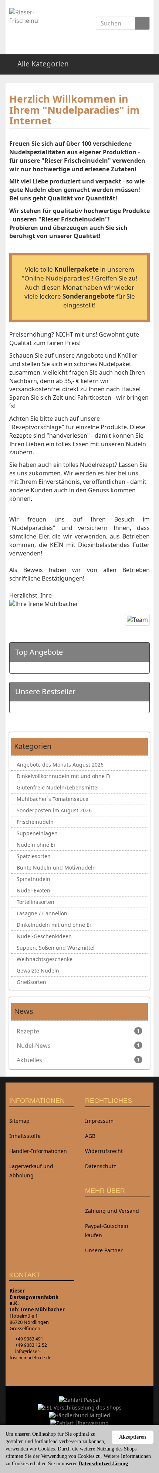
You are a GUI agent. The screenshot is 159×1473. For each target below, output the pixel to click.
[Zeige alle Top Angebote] (141, 652)
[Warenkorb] (128, 64)
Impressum (99, 1120)
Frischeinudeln (35, 821)
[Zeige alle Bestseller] (141, 692)
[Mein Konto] (146, 64)
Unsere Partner (104, 1250)
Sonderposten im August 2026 (54, 810)
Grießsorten (31, 981)
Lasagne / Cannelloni (43, 913)
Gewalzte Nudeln (38, 970)
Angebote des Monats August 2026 (60, 764)
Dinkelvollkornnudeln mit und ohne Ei (64, 775)
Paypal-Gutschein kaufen (106, 1230)
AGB (90, 1135)
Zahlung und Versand (112, 1210)
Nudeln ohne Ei (36, 844)
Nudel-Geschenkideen (44, 936)
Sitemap (19, 1120)
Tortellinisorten (35, 901)
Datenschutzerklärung (103, 1463)
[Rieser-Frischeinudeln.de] (29, 23)
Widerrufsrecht (104, 1150)
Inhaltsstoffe (25, 1135)
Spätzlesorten (34, 856)
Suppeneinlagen (37, 833)
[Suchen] (142, 23)
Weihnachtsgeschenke (44, 959)
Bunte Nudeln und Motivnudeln (56, 867)
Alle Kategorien (42, 64)
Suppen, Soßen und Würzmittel (56, 947)
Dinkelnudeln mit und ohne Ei (54, 924)
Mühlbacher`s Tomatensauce (52, 798)
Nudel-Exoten (33, 890)
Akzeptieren (132, 1437)
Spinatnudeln (33, 878)
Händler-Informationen (38, 1150)
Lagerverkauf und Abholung (31, 1171)
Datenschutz (100, 1166)
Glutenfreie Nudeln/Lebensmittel (58, 787)
